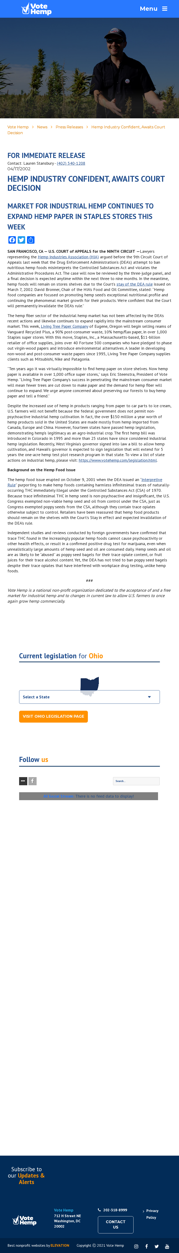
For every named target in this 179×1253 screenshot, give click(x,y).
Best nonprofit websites (26, 1245)
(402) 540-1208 (71, 163)
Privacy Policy (152, 1214)
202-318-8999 (115, 1210)
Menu (149, 8)
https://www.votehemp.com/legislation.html (118, 460)
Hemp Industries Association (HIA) (68, 256)
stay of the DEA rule (135, 284)
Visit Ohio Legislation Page (53, 716)
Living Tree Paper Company (64, 326)
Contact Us (116, 1224)
